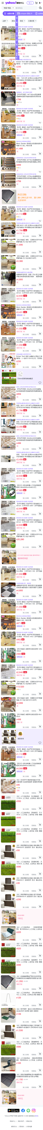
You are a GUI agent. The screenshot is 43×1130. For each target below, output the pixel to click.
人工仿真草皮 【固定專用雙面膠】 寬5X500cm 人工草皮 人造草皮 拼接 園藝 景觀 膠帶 (29, 1059)
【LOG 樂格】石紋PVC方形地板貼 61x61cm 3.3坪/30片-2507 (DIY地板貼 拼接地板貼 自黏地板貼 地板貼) (29, 668)
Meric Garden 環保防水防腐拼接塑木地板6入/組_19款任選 (29, 619)
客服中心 (13, 1121)
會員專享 (17, 49)
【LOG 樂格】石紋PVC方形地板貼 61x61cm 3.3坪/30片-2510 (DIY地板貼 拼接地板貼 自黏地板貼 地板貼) (29, 292)
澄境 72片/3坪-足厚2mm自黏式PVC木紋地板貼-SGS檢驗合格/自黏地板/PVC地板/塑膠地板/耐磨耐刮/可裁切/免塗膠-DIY (29, 79)
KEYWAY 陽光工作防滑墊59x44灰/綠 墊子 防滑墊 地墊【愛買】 (29, 1010)
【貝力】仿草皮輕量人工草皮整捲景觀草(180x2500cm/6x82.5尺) (28, 486)
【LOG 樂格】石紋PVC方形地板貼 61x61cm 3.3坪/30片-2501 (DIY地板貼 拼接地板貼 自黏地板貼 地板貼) (29, 504)
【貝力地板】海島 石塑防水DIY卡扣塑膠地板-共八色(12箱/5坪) (29, 535)
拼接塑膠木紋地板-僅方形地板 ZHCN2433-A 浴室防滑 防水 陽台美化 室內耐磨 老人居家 (29, 895)
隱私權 (21, 1126)
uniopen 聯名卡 (26, 13)
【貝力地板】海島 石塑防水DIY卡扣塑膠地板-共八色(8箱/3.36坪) (29, 683)
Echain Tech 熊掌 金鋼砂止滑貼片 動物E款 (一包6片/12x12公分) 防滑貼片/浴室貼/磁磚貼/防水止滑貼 (29, 357)
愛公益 (17, 54)
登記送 (17, 18)
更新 (36, 1116)
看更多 (17, 58)
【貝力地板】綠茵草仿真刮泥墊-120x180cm (29, 650)
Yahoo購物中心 (14, 2)
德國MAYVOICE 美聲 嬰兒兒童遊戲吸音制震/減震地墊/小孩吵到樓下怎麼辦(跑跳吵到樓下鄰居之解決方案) (29, 586)
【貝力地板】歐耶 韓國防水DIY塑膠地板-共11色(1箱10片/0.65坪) (29, 699)
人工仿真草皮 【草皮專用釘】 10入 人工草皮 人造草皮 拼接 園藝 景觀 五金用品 (29, 994)
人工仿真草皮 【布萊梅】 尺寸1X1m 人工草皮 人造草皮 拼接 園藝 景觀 (29, 830)
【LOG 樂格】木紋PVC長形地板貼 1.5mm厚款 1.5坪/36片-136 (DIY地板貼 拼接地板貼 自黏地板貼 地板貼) (29, 341)
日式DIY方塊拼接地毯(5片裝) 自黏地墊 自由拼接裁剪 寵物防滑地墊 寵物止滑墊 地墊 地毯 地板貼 (29, 781)
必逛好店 (17, 40)
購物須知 (29, 1121)
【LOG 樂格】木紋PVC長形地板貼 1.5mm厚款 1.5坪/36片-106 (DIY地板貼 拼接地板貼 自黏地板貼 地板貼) (29, 603)
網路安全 (14, 1126)
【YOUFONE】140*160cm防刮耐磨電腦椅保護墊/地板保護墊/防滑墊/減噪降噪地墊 (28, 95)
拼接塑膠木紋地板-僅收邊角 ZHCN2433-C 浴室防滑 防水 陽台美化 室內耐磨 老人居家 (29, 879)
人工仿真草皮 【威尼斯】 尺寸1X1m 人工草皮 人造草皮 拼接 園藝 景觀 (29, 961)
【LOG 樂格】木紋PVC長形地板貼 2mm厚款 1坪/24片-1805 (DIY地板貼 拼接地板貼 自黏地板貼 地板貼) (29, 112)
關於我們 (21, 1121)
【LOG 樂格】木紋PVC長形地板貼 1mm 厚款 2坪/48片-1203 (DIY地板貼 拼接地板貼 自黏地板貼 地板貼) (29, 30)
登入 (30, 3)
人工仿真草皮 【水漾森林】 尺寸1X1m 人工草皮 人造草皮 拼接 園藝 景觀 (29, 797)
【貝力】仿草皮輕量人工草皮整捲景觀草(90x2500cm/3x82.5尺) (28, 764)
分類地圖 (29, 1126)
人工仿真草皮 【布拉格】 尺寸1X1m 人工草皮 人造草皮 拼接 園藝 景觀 (29, 944)
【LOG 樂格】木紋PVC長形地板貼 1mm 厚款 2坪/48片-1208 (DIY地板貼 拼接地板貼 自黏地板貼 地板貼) (29, 210)
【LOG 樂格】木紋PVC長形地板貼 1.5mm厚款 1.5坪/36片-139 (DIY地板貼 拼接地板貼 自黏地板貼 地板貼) (29, 324)
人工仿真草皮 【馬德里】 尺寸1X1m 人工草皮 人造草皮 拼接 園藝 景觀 (29, 813)
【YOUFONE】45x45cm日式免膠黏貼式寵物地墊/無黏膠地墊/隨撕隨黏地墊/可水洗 (29, 390)
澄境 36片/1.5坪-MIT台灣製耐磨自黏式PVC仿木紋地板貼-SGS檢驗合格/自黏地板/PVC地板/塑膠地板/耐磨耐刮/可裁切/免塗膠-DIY (29, 406)
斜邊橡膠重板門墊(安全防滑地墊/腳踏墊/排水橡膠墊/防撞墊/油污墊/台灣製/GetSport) (29, 977)
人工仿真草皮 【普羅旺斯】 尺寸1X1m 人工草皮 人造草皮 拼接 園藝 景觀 (29, 863)
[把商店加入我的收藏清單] (40, 383)
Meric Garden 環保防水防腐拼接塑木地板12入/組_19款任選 (29, 144)
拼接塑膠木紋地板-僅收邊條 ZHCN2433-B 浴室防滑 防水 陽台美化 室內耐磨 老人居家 (29, 846)
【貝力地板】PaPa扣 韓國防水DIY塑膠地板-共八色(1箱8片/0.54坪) (29, 44)
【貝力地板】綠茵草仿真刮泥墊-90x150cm (29, 715)
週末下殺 (17, 45)
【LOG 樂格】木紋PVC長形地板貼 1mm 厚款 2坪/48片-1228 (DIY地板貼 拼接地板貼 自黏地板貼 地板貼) (29, 128)
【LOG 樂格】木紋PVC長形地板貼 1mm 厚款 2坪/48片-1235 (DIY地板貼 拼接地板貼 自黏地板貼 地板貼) (29, 750)
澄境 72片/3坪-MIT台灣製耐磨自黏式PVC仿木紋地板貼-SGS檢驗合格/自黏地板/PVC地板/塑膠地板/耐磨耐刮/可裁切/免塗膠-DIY (29, 423)
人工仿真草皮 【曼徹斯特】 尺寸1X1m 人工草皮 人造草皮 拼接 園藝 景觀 (29, 1043)
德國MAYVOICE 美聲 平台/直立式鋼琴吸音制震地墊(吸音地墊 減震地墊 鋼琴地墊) (29, 275)
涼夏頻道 (17, 36)
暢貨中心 (17, 23)
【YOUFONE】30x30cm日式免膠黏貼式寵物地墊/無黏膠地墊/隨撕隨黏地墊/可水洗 (29, 439)
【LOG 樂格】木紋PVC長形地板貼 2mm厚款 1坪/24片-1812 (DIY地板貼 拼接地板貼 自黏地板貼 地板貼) (29, 635)
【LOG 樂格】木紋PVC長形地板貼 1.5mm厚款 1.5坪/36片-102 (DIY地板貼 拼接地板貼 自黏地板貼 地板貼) (29, 570)
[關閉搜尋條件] (13, 8)
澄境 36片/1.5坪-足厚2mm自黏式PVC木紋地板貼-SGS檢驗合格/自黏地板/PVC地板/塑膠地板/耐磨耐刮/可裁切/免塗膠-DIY (29, 226)
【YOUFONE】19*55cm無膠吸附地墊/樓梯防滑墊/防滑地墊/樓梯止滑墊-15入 (28, 177)
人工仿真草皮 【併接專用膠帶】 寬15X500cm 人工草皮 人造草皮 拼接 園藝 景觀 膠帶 (29, 928)
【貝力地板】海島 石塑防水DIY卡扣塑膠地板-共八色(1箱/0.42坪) (29, 241)
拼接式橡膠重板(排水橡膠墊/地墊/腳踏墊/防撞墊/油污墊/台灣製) (29, 1075)
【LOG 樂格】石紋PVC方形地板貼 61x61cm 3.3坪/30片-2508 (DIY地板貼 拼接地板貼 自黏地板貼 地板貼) (29, 521)
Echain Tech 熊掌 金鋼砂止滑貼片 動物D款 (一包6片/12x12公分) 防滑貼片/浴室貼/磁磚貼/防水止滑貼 (29, 63)
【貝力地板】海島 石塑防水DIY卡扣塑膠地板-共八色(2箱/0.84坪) (29, 257)
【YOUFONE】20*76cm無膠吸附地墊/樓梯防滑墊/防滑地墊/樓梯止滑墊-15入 (28, 161)
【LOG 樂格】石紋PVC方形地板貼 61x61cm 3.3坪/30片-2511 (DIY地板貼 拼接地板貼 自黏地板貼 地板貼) (29, 472)
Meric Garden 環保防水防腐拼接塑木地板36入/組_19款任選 (29, 308)
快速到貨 (17, 27)
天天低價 (17, 31)
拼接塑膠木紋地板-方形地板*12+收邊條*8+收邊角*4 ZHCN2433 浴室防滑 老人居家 (29, 1026)
